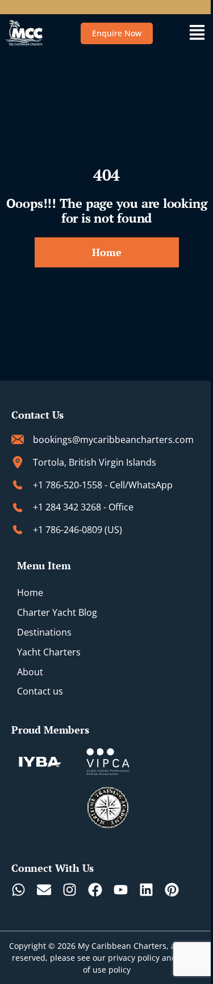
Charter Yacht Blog (57, 612)
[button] (196, 33)
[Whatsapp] (18, 890)
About (30, 672)
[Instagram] (69, 890)
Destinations (44, 632)
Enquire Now (116, 33)
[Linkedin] (146, 890)
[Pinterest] (172, 890)
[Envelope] (44, 890)
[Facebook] (95, 890)
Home (30, 592)
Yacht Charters (49, 652)
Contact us (40, 691)
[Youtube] (121, 890)
